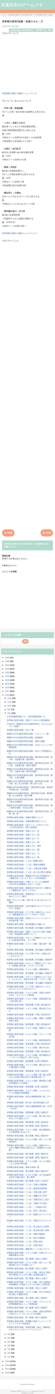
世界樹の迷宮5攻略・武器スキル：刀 (23, 853)
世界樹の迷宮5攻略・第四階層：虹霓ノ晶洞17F (27, 1112)
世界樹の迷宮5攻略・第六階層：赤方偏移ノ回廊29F (29, 950)
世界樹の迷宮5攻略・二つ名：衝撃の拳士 (25, 861)
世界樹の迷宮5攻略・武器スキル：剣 (23, 857)
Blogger (31, 1384)
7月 (9, 1334)
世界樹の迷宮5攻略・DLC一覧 (20, 730)
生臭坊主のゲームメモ (22, 5)
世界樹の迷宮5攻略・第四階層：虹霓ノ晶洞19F (27, 1071)
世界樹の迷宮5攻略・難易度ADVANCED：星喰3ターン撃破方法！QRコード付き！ (29, 889)
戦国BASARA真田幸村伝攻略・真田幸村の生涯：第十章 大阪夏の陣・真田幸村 (30, 758)
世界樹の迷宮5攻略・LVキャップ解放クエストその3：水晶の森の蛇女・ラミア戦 (29, 939)
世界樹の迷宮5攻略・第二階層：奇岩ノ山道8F (27, 1268)
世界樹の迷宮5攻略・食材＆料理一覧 (23, 1167)
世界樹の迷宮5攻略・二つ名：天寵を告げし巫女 (28, 1199)
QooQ (31, 1393)
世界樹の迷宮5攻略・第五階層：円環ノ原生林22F (29, 1044)
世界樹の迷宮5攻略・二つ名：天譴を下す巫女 (27, 1203)
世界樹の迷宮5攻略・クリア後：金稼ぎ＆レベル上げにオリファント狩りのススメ (29, 987)
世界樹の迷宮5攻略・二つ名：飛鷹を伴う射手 (27, 1196)
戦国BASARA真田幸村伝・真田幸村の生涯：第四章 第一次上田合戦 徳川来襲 (31, 794)
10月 (9, 706)
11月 (9, 702)
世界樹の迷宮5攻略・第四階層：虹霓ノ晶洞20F (27, 1061)
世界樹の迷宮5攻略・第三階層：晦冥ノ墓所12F (27, 1157)
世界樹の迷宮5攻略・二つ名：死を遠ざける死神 (28, 1226)
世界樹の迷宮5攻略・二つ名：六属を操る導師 (27, 868)
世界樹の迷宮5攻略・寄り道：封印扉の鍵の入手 (28, 1102)
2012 (7, 1372)
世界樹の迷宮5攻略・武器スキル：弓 (23, 838)
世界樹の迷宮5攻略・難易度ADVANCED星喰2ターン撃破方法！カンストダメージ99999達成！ (29, 877)
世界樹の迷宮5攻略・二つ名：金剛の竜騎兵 (26, 1234)
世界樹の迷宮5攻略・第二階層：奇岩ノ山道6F (27, 1288)
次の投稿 (8, 533)
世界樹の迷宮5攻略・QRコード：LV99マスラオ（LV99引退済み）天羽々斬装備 (28, 826)
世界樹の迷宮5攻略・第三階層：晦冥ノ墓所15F (27, 1126)
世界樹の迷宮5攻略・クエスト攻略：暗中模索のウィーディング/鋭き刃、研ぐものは (29, 1056)
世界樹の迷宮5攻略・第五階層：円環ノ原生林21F (29, 1051)
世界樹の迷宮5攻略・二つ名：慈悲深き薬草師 (27, 1188)
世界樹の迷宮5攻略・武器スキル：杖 (23, 831)
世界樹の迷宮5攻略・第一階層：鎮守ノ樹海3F (27, 1317)
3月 (9, 1349)
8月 (9, 713)
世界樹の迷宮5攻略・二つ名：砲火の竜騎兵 (26, 1238)
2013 (7, 1369)
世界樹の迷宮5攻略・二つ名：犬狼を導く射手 (27, 1192)
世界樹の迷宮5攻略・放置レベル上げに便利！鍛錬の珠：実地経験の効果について (29, 933)
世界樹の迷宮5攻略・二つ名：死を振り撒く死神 (28, 1230)
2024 (7, 665)
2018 (7, 687)
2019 (7, 684)
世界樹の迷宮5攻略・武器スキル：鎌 (23, 850)
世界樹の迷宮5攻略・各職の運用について (25, 817)
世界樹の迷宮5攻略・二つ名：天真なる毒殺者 (27, 1184)
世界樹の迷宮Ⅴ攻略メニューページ (20, 93)
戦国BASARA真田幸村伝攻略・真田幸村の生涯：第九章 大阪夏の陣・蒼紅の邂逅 (30, 764)
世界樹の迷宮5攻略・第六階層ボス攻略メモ (26, 924)
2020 (7, 680)
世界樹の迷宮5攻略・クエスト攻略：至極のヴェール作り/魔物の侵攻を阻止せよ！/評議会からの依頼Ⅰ (29, 1147)
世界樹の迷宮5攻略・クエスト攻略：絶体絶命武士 (29, 1040)
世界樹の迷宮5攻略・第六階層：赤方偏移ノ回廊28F (29, 959)
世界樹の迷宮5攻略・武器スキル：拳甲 (24, 846)
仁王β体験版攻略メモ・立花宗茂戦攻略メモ (26, 716)
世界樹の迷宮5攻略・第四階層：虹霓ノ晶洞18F (27, 1087)
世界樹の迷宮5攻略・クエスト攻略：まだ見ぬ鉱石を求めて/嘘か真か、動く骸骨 (29, 1176)
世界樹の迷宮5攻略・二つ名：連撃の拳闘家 (26, 864)
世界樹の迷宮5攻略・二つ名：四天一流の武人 (27, 1211)
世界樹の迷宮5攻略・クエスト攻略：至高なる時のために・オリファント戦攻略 (29, 994)
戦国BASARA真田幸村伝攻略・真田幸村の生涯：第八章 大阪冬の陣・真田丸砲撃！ (30, 770)
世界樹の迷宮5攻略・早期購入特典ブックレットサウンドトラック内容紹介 (29, 1322)
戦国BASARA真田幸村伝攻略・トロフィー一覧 (28, 734)
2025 (7, 661)
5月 (9, 1342)
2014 (7, 1365)
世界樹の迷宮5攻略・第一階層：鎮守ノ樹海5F (27, 1298)
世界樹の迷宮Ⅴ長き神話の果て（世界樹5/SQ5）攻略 (31, 30)
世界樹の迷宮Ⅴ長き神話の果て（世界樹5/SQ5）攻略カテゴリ (27, 545)
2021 (7, 676)
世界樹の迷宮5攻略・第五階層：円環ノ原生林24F (29, 1014)
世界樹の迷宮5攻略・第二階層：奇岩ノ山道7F (27, 1278)
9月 (9, 709)
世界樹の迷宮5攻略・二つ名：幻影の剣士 (25, 1245)
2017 (7, 691)
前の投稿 (47, 533)
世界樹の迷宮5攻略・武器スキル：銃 (23, 835)
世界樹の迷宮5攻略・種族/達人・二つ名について (28, 1249)
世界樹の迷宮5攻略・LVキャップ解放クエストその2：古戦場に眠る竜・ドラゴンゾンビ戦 (29, 964)
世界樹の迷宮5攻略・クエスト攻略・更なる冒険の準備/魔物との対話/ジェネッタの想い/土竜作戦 (29, 1283)
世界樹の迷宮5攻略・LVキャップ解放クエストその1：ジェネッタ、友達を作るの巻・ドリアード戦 (29, 978)
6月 (9, 1338)
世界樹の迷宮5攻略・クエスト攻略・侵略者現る (28, 969)
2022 (7, 672)
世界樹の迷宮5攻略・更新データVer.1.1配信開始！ (29, 720)
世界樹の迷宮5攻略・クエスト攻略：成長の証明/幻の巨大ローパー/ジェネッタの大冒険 (29, 1312)
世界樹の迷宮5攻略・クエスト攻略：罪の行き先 (28, 1047)
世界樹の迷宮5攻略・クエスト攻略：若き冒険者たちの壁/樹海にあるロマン (29, 1131)
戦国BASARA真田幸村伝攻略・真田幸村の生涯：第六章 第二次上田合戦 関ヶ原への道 (30, 782)
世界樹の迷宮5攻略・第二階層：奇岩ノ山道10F (27, 1181)
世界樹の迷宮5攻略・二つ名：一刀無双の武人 (27, 1207)
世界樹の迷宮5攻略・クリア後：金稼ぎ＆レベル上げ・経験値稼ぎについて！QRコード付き (29, 913)
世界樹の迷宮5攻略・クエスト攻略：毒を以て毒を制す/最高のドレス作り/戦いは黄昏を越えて (29, 1273)
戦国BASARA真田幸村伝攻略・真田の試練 (26, 741)
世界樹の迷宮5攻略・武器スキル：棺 (23, 842)
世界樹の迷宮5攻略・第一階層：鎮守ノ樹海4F (27, 1308)
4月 (9, 1345)
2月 (9, 1353)
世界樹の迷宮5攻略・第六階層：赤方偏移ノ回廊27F (29, 973)
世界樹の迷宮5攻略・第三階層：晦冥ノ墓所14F (27, 1136)
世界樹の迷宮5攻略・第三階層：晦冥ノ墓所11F (27, 1171)
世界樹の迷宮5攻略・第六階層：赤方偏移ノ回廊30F (29, 928)
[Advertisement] (27, 62)
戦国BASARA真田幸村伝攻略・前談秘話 (25, 737)
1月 (9, 1357)
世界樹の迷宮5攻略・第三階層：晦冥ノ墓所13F (27, 1154)
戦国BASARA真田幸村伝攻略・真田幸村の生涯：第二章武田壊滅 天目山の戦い (30, 806)
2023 (7, 669)
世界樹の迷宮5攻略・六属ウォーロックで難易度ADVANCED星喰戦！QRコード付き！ (28, 883)
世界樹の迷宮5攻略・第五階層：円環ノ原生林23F (29, 1024)
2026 (7, 657)
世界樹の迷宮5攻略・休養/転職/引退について (26, 821)
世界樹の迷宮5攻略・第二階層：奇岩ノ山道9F (27, 1259)
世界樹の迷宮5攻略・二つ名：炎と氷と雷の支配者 (29, 872)
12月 (9, 698)
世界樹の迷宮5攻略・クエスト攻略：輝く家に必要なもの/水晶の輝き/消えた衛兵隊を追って (29, 1076)
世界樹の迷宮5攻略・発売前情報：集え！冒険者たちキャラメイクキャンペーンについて (29, 1328)
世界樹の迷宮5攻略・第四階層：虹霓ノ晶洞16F (27, 1122)
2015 (7, 1361)
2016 (7, 695)
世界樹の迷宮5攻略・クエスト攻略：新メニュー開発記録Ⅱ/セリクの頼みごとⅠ (29, 1263)
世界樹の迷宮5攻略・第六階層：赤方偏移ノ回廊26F (29, 983)
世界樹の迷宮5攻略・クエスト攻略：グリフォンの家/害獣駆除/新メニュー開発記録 (29, 1303)
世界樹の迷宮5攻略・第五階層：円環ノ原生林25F (29, 1005)
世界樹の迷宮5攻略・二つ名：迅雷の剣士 (25, 1241)
